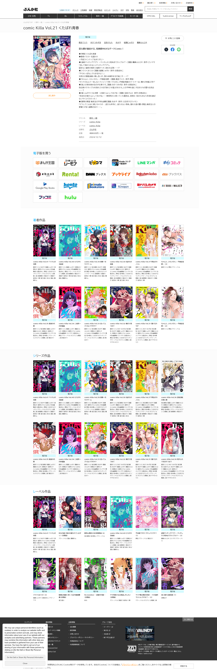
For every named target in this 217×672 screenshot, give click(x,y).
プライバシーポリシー (130, 665)
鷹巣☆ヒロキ (142, 42)
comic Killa (94, 122)
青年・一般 (93, 118)
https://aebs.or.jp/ (145, 653)
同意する (183, 666)
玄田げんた (108, 42)
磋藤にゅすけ (129, 42)
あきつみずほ (95, 42)
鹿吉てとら (83, 42)
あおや (118, 42)
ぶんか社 (92, 129)
